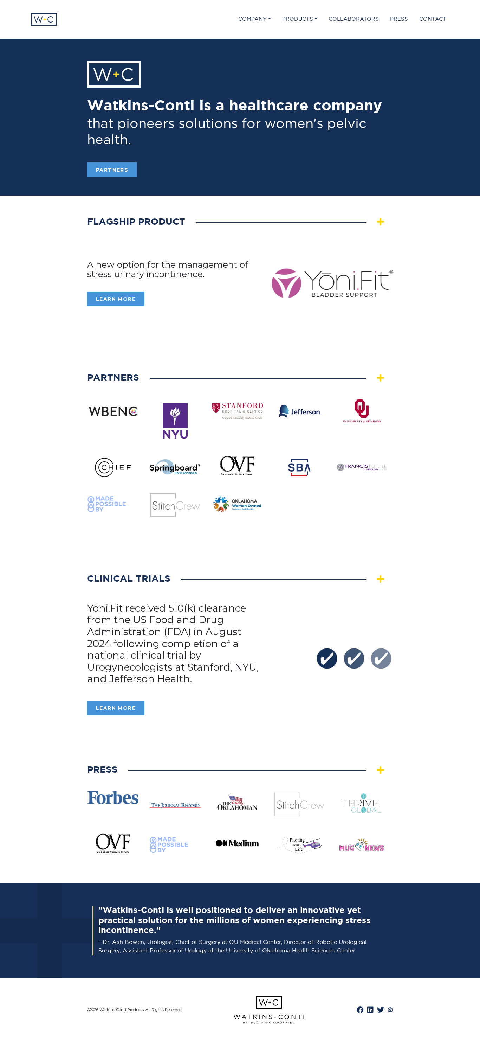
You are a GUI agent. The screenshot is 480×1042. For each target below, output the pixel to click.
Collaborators (354, 19)
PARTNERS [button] (112, 170)
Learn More (116, 299)
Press (399, 19)
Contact (432, 19)
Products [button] (297, 19)
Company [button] (252, 19)
